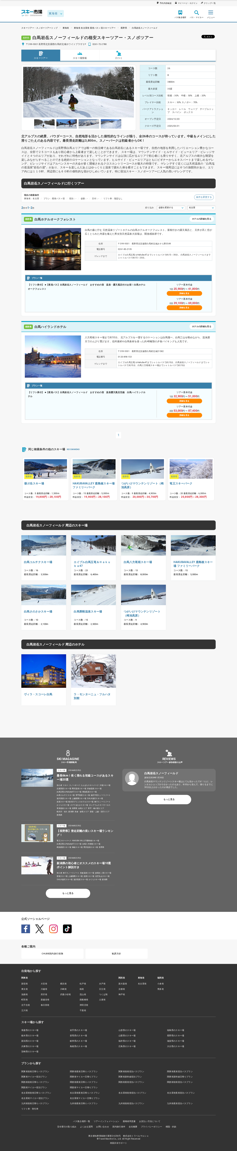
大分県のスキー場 (175, 1046)
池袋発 (24, 994)
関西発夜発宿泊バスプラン (131, 1082)
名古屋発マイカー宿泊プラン (35, 1098)
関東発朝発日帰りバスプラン (35, 1071)
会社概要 (133, 1126)
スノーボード (74, 785)
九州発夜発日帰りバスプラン (84, 1103)
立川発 (24, 1010)
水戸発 (102, 983)
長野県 (124, 28)
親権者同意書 (129, 1121)
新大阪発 (122, 983)
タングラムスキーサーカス (100, 805)
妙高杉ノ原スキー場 (103, 873)
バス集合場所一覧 (81, 1121)
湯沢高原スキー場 (64, 798)
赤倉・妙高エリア (82, 812)
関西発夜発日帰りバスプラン (84, 1082)
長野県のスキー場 (175, 1035)
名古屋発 (142, 983)
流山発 (83, 994)
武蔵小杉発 (65, 994)
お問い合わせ (102, 1126)
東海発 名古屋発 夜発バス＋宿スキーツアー (95, 28)
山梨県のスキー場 (127, 1035)
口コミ (118, 58)
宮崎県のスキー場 (30, 1051)
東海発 (66, 28)
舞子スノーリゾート (102, 802)
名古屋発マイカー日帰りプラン (85, 1098)
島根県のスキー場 (78, 1046)
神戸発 (121, 994)
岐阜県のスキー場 (78, 1041)
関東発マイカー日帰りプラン (84, 1077)
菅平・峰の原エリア (96, 808)
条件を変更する (204, 197)
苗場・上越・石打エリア (100, 812)
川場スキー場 (105, 785)
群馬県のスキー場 (78, 1035)
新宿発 (24, 983)
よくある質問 (86, 1126)
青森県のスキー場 (30, 1030)
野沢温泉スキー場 (79, 788)
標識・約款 (171, 1126)
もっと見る (68, 893)
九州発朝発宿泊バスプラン (131, 1103)
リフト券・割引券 (30, 1109)
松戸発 (83, 983)
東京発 (24, 989)
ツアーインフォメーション (106, 1121)
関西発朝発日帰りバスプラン (35, 1082)
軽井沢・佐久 (62, 812)
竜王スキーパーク (64, 841)
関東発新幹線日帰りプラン (180, 1077)
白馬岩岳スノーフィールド (145, 28)
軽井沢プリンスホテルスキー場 (80, 802)
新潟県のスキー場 (30, 1041)
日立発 (102, 989)
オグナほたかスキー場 (79, 805)
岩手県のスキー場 (78, 1030)
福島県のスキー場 (175, 1030)
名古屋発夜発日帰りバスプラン (85, 1093)
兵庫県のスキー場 (30, 1046)
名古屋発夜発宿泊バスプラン (181, 1093)
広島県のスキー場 (127, 1046)
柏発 (82, 989)
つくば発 (103, 994)
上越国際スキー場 (79, 798)
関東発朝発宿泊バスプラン (131, 1071)
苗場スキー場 (62, 876)
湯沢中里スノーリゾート (101, 795)
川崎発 (63, 989)
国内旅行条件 (118, 1126)
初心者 (59, 785)
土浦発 (102, 999)
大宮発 (44, 983)
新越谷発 (45, 999)
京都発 (121, 989)
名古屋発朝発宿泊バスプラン (132, 1093)
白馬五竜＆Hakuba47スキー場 (69, 792)
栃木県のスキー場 (30, 1035)
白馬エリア (82, 808)
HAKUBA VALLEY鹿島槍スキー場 (85, 841)
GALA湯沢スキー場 (95, 798)
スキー (65, 785)
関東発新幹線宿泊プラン (130, 1077)
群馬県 (59, 815)
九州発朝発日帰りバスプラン (35, 1103)
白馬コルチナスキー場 (66, 795)
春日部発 (45, 1005)
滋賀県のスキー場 (175, 1041)
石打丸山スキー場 (102, 876)
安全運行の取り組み (67, 1126)
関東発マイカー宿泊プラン (34, 1077)
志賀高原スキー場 (64, 788)
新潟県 (71, 812)
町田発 (24, 999)
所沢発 (44, 994)
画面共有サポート (118, 1143)
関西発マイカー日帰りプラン (84, 1087)
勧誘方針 (116, 953)
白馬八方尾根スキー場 (91, 844)
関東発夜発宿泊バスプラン (180, 1071)
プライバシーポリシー (151, 1126)
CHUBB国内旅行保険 (52, 953)
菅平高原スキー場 (83, 795)
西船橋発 (84, 999)
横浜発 (63, 983)
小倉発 (160, 983)
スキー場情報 (80, 58)
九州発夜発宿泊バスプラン (180, 1103)
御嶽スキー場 (77, 847)
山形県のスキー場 (127, 1030)
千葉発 (83, 1010)
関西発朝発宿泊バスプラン (180, 1082)
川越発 (44, 989)
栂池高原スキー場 (89, 792)
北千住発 (25, 1005)
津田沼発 (84, 1005)
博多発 (160, 989)
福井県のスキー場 (127, 1041)
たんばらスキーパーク (90, 785)
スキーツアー (41, 58)
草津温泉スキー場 (64, 808)
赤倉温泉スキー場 (94, 788)
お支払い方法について (149, 1121)
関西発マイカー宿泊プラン (34, 1087)
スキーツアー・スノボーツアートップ (39, 28)
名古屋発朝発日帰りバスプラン (36, 1093)
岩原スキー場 (62, 802)
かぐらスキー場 (63, 805)
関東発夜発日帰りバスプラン (84, 1071)
